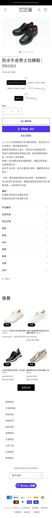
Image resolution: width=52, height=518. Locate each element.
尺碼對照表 (11, 408)
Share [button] (7, 278)
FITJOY (12, 508)
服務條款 (10, 433)
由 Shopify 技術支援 (22, 508)
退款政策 (10, 420)
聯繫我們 (10, 458)
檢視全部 (26, 387)
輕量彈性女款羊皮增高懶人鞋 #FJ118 (37, 371)
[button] (5, 10)
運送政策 (10, 414)
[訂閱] (40, 475)
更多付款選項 (26, 136)
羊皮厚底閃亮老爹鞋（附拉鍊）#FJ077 (14, 371)
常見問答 (10, 452)
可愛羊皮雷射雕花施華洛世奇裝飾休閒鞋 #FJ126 (37, 332)
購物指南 (10, 402)
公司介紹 (10, 445)
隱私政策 (10, 427)
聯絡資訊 (27, 512)
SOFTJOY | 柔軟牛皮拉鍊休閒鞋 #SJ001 (14, 332)
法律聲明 (10, 439)
